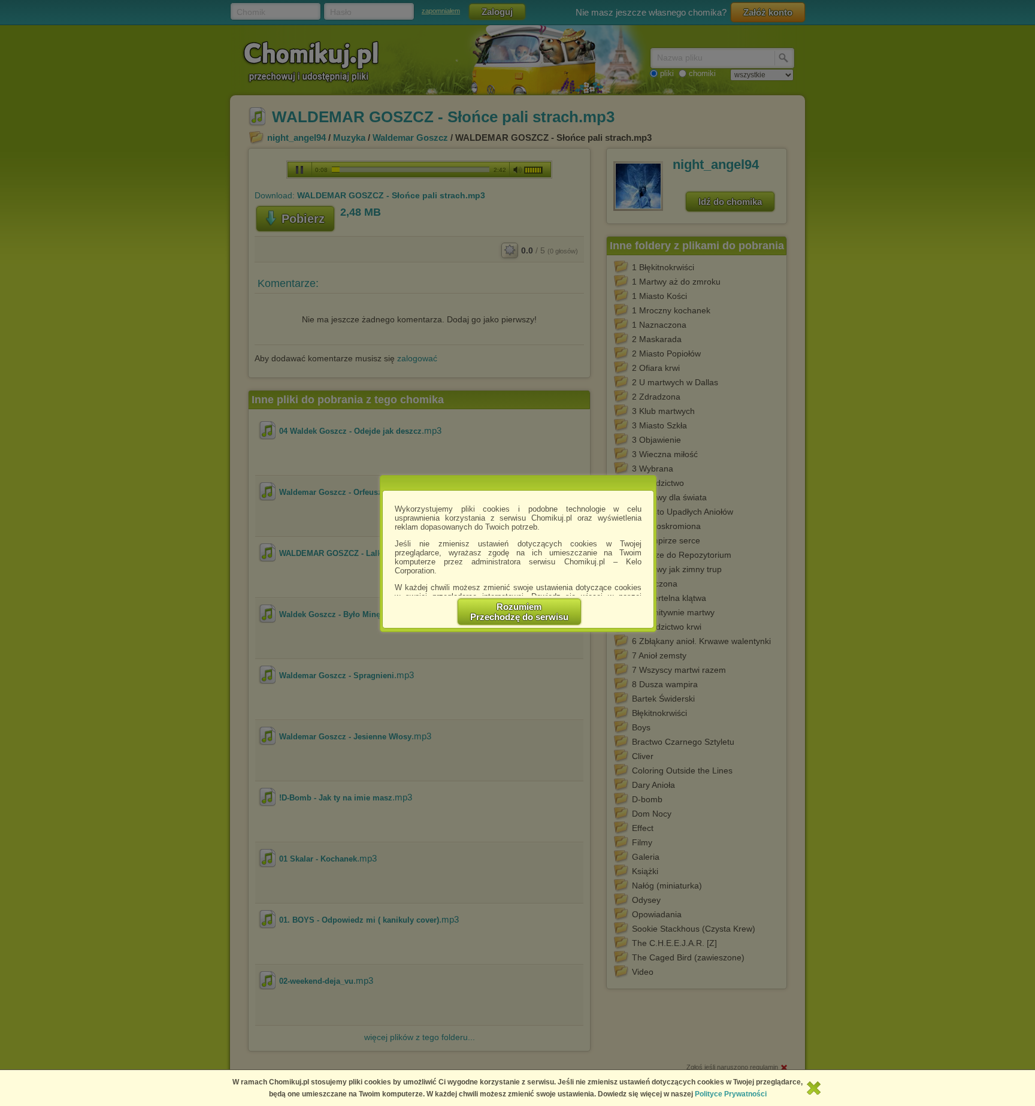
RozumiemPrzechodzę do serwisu (519, 612)
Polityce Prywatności (731, 1094)
